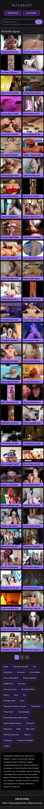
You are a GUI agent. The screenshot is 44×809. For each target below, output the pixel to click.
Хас (24, 695)
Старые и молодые (25, 740)
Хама (16, 695)
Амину (6, 695)
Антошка (21, 672)
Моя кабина (35, 672)
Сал (34, 666)
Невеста (27, 735)
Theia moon (8, 712)
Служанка (7, 740)
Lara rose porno (10, 689)
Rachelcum (7, 672)
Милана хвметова (11, 735)
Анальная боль (27, 689)
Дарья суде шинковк (12, 723)
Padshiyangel (23, 712)
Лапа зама (30, 729)
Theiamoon (35, 706)
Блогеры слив (9, 701)
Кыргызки (7, 729)
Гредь (5, 666)
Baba (19, 729)
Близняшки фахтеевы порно (15, 717)
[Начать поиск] (38, 22)
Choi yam (30, 723)
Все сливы (31, 13)
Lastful (6, 746)
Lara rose (21, 684)
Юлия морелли (29, 678)
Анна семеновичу (10, 678)
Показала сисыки (20, 666)
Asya (22, 701)
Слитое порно (22, 799)
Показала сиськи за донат (14, 706)
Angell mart (8, 684)
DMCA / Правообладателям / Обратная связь (22, 803)
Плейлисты (13, 13)
